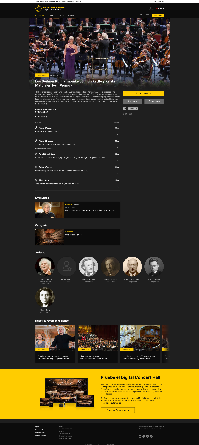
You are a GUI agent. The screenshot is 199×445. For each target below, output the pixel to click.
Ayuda (154, 1)
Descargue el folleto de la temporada (151, 426)
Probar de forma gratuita (118, 410)
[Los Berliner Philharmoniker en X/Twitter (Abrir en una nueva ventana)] (147, 436)
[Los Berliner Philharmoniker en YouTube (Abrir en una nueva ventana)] (140, 436)
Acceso (71, 16)
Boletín (61, 426)
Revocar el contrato (65, 438)
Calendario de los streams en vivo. (150, 429)
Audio (62, 16)
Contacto (39, 429)
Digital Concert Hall (54, 1)
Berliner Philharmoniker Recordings (71, 1)
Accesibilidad (40, 435)
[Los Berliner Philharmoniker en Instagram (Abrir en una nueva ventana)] (151, 436)
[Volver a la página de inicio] (50, 8)
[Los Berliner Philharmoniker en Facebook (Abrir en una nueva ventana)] (143, 436)
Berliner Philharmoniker (41, 1)
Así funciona (40, 432)
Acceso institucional (65, 429)
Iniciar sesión (158, 15)
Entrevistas (51, 16)
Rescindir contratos (65, 436)
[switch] (118, 134)
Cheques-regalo (64, 433)
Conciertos (39, 16)
